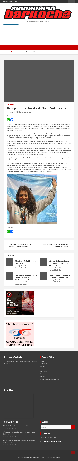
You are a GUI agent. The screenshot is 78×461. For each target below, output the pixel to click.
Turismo (59, 259)
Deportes (10, 105)
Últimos (10, 255)
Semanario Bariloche (33, 457)
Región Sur (33, 259)
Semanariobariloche (25, 112)
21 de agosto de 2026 (55, 280)
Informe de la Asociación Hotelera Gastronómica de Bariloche (60, 263)
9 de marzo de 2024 (13, 112)
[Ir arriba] (73, 452)
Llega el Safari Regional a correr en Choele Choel (59, 276)
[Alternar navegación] (5, 47)
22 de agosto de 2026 (21, 266)
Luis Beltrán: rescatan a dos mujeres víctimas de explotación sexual (20, 245)
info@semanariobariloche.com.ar (50, 441)
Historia (42, 376)
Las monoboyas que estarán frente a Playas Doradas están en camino (26, 277)
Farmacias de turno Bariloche (49, 379)
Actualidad (18, 259)
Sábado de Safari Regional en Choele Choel (26, 262)
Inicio (42, 361)
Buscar (73, 427)
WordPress (57, 457)
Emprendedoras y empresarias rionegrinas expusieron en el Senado (56, 245)
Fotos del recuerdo (46, 374)
